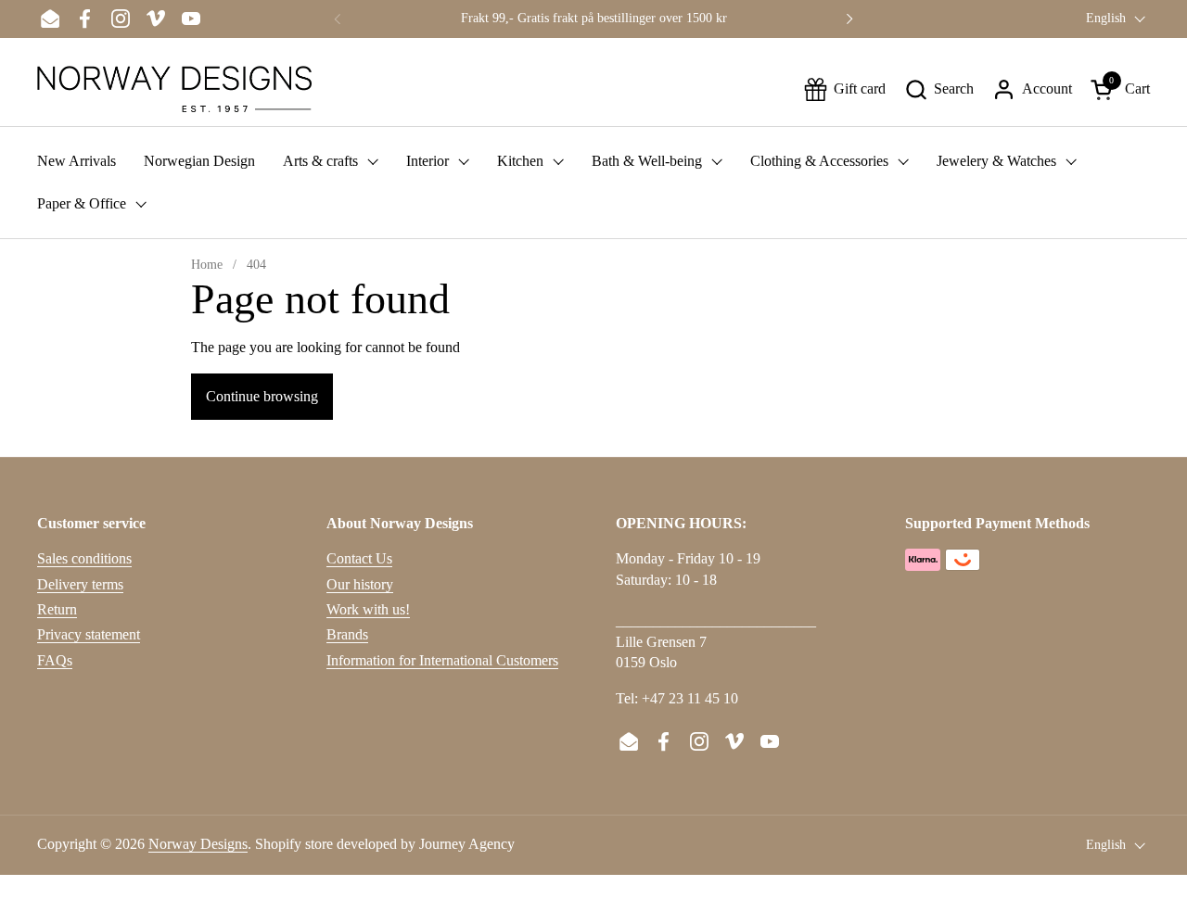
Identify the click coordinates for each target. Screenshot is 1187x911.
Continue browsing (262, 396)
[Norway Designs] (174, 89)
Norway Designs (198, 844)
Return (57, 609)
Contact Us (359, 558)
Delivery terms (80, 584)
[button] (939, 89)
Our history (359, 584)
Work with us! (368, 609)
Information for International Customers (442, 660)
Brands (347, 634)
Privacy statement (88, 634)
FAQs (54, 660)
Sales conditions (84, 558)
